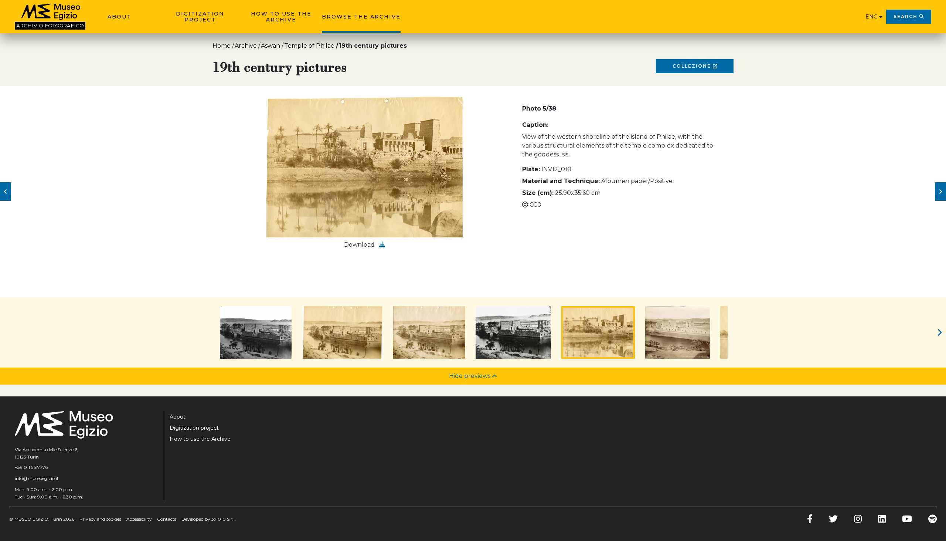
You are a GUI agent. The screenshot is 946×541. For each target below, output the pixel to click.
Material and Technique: (561, 181)
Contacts (166, 519)
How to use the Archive (281, 17)
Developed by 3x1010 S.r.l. (208, 519)
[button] (5, 191)
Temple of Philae (309, 45)
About (119, 17)
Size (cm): (538, 192)
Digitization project (200, 17)
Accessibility (139, 519)
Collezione (693, 66)
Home (221, 45)
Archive (246, 45)
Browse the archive (361, 17)
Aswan (270, 45)
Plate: (531, 169)
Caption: (535, 124)
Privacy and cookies (100, 519)
